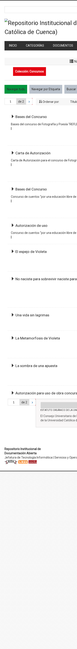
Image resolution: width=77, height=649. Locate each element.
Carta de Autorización (32, 153)
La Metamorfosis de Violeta (37, 338)
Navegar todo (16, 89)
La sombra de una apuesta (36, 366)
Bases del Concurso (31, 117)
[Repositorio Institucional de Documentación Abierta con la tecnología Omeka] (32, 461)
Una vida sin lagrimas (32, 315)
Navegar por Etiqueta (46, 89)
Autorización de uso (31, 225)
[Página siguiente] (29, 101)
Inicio (13, 45)
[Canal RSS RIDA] (23, 461)
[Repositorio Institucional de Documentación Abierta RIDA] (11, 461)
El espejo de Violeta (31, 251)
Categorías (35, 45)
